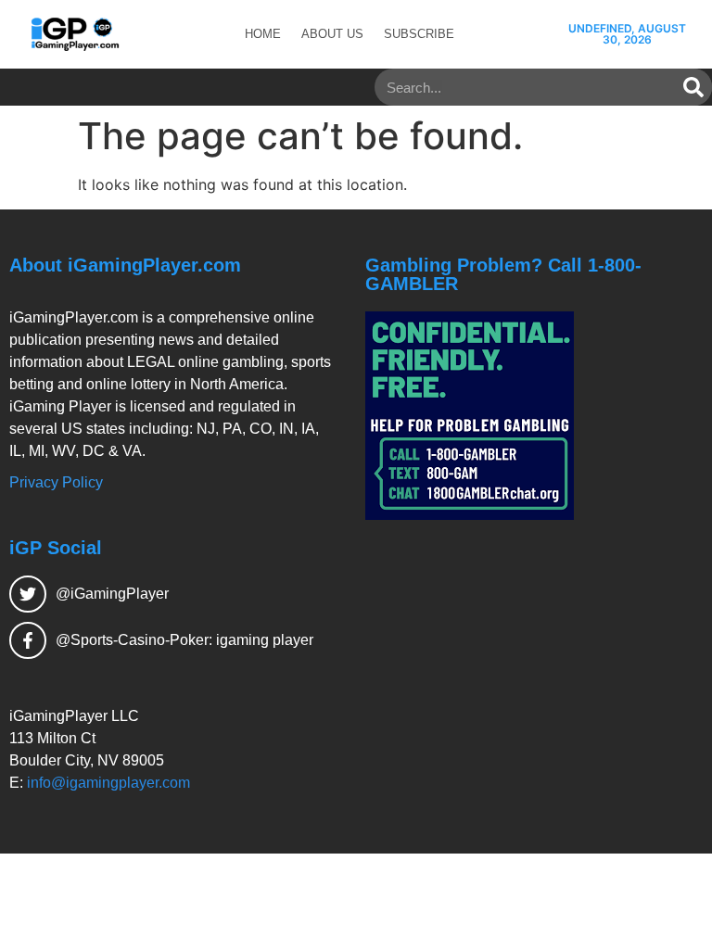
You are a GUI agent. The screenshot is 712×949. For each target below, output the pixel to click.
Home (263, 34)
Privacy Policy (56, 482)
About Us (332, 34)
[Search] (693, 87)
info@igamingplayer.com (108, 783)
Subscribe (419, 34)
